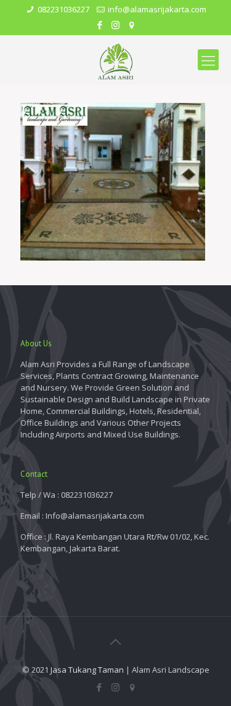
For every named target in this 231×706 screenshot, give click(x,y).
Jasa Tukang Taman (87, 669)
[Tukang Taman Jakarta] (115, 59)
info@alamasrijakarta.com (157, 9)
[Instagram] (115, 24)
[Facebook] (99, 24)
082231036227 (63, 9)
